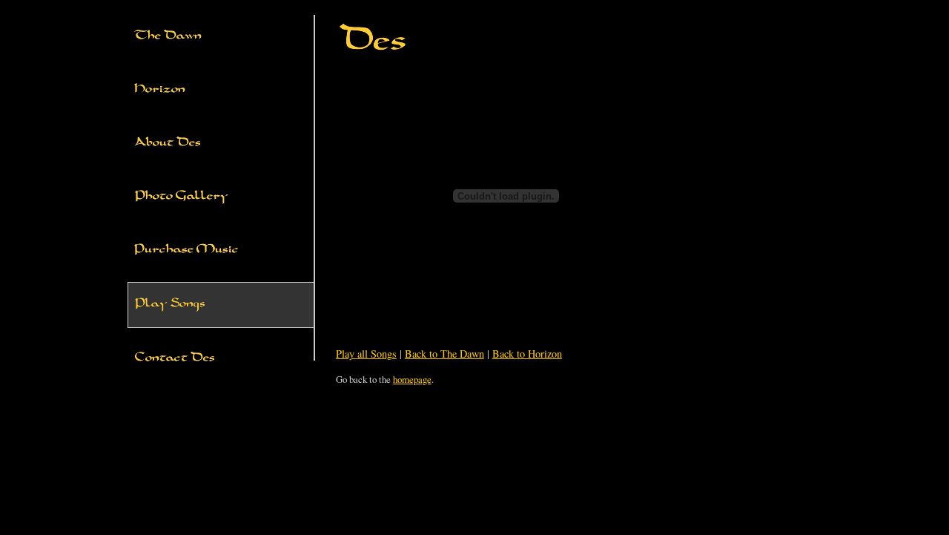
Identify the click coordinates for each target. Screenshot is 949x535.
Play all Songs (366, 354)
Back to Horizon (527, 354)
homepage (412, 379)
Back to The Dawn (444, 354)
